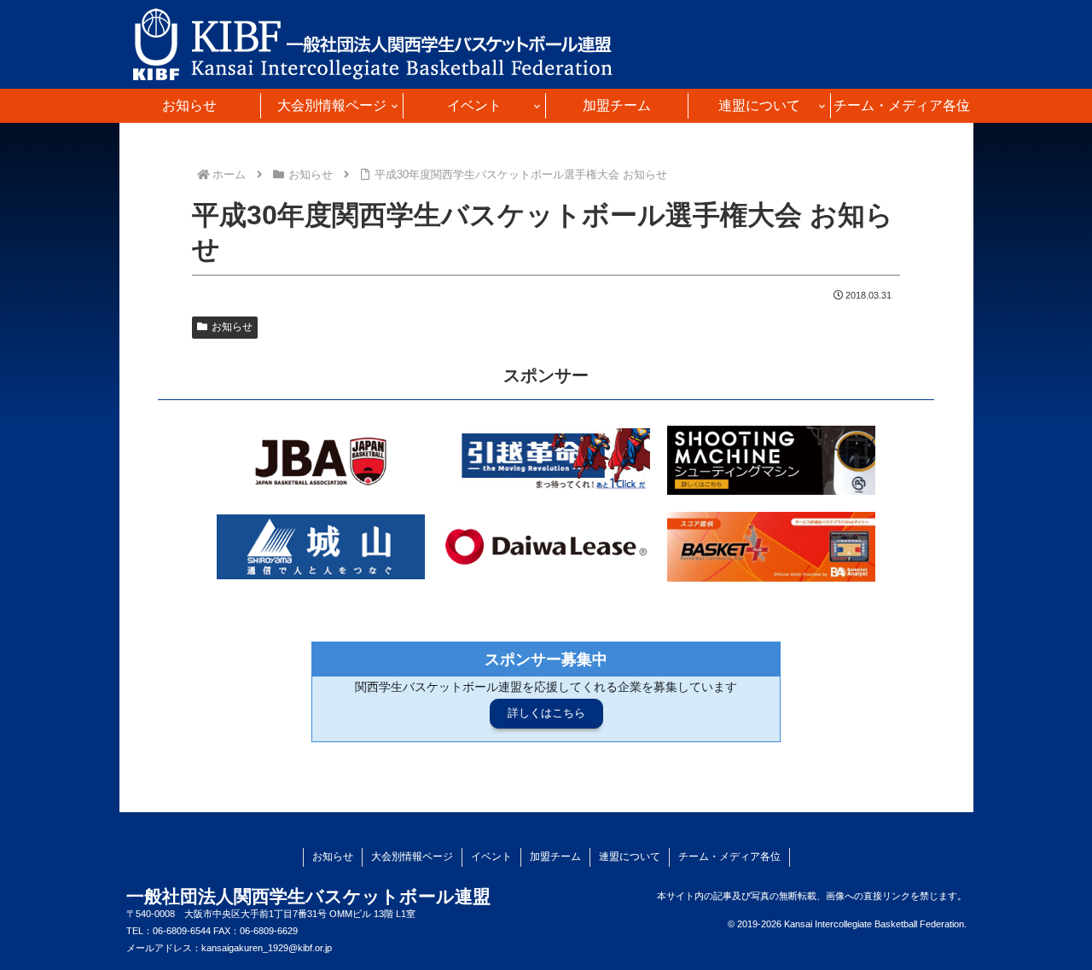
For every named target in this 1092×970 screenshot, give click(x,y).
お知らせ (232, 327)
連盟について (629, 857)
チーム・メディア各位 (729, 857)
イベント (491, 857)
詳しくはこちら (546, 712)
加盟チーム (555, 857)
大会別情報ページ (412, 857)
